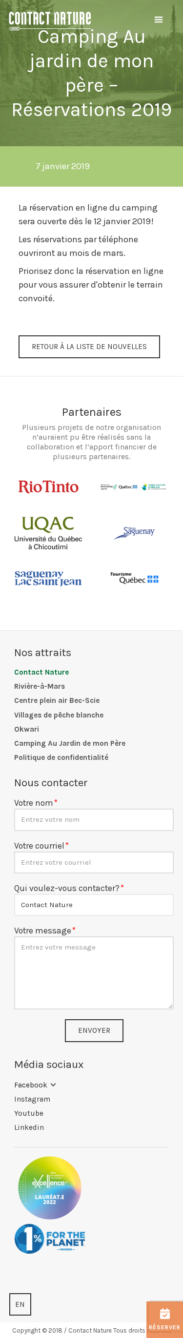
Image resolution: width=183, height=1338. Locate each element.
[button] (158, 20)
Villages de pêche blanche (58, 715)
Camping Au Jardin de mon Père (69, 743)
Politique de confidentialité (61, 757)
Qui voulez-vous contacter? (67, 888)
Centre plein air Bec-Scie (57, 700)
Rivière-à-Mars (39, 686)
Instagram (32, 1099)
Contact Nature (41, 672)
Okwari (26, 729)
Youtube (28, 1113)
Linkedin (29, 1127)
